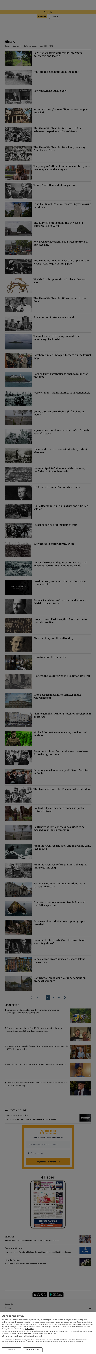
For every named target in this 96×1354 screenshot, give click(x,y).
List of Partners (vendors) (11, 1344)
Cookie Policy (29, 1329)
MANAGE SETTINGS (32, 1350)
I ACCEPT (11, 1350)
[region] (48, 1333)
